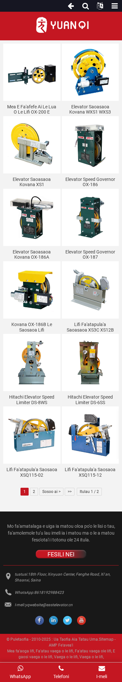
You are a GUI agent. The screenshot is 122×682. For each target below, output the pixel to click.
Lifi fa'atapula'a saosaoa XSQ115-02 (32, 472)
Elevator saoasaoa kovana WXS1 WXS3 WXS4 (90, 109)
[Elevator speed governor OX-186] (90, 144)
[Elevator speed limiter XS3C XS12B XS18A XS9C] (90, 290)
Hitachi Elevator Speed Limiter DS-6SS (90, 399)
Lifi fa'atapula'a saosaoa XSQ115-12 (90, 472)
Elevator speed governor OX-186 (90, 182)
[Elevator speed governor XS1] (32, 144)
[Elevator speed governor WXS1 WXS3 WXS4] (90, 72)
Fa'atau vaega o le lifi (54, 651)
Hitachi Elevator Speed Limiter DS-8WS (31, 399)
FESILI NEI (61, 554)
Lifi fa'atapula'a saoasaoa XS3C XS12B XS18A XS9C (90, 327)
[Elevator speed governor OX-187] (90, 217)
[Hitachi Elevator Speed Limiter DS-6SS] (90, 362)
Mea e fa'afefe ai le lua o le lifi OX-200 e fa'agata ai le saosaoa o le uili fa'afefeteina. (32, 109)
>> (70, 491)
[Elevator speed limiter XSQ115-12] (90, 435)
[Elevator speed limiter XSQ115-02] (32, 435)
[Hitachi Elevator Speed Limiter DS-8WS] (32, 362)
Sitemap (106, 639)
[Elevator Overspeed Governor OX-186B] (32, 290)
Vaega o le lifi (66, 657)
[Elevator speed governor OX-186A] (32, 217)
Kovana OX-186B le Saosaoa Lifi (31, 327)
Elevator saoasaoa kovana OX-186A (32, 254)
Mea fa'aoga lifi (20, 651)
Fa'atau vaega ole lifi (93, 651)
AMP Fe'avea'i (61, 645)
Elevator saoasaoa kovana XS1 (32, 182)
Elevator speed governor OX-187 (90, 254)
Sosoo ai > (51, 491)
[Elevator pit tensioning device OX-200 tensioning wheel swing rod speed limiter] (32, 72)
